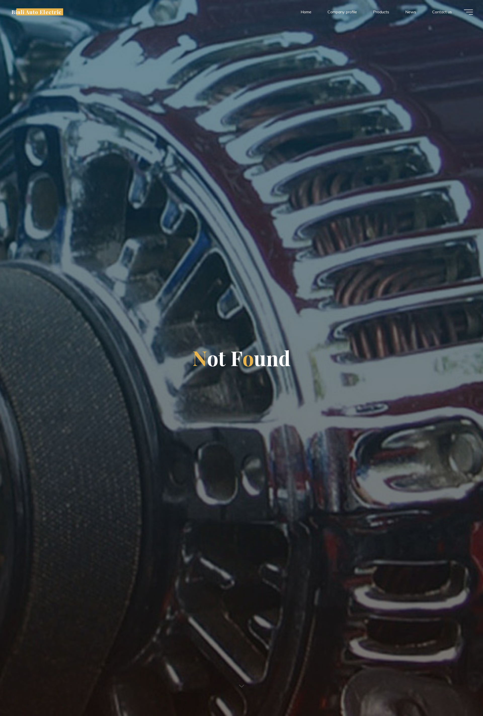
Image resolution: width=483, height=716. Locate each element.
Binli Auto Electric (37, 11)
